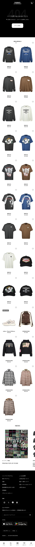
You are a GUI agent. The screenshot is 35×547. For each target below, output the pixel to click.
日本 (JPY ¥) (5, 530)
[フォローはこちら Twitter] (8, 502)
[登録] (30, 515)
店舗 (3, 481)
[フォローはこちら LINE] (13, 502)
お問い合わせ (22, 487)
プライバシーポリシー (7, 493)
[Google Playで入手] (20, 524)
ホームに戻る (17, 25)
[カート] (32, 3)
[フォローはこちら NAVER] (17, 502)
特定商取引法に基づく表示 (8, 487)
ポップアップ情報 (6, 460)
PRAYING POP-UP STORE (10, 463)
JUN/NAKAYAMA (26, 331)
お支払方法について (24, 478)
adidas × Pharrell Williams (9, 331)
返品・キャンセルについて (25, 484)
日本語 (13, 530)
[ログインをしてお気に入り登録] (15, 43)
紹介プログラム (5, 478)
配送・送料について (24, 481)
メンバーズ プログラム (7, 475)
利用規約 (4, 490)
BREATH (9, 66)
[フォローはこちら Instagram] (4, 502)
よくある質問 (22, 475)
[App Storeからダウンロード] (7, 524)
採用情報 (4, 484)
